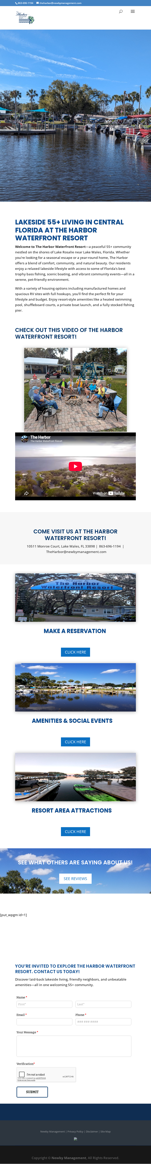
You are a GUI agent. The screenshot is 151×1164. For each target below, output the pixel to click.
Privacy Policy (75, 1131)
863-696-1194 (110, 546)
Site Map (105, 1131)
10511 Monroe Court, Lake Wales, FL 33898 (61, 546)
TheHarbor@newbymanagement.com (76, 551)
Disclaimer (92, 1131)
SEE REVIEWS (75, 878)
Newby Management (52, 1131)
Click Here (75, 652)
